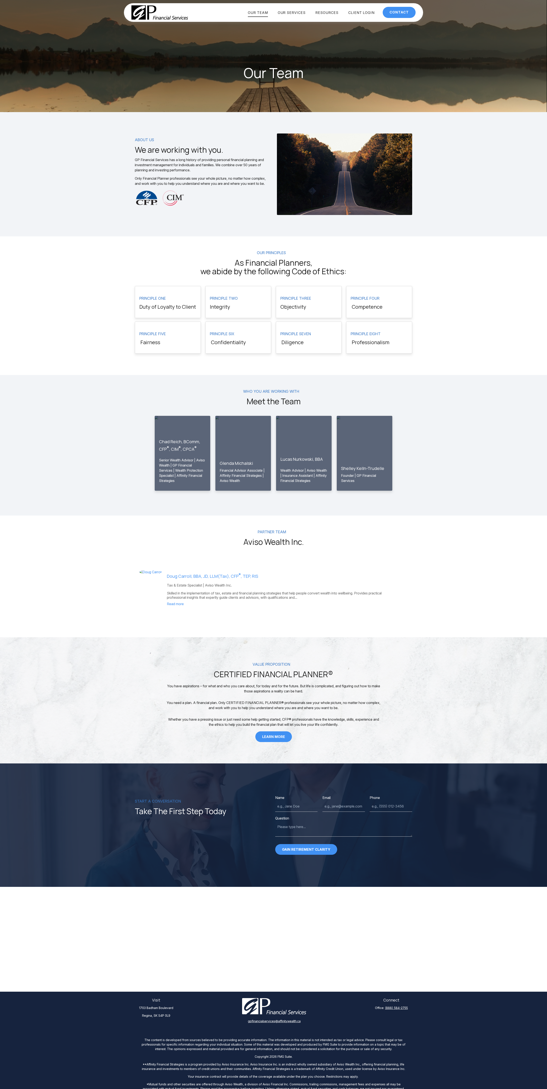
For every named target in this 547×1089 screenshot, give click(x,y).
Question (282, 818)
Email (326, 798)
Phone (375, 798)
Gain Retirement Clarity (306, 849)
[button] (258, 13)
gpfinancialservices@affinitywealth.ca (274, 1021)
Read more (175, 604)
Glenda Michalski (236, 463)
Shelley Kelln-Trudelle (362, 468)
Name (279, 798)
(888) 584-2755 (396, 1008)
